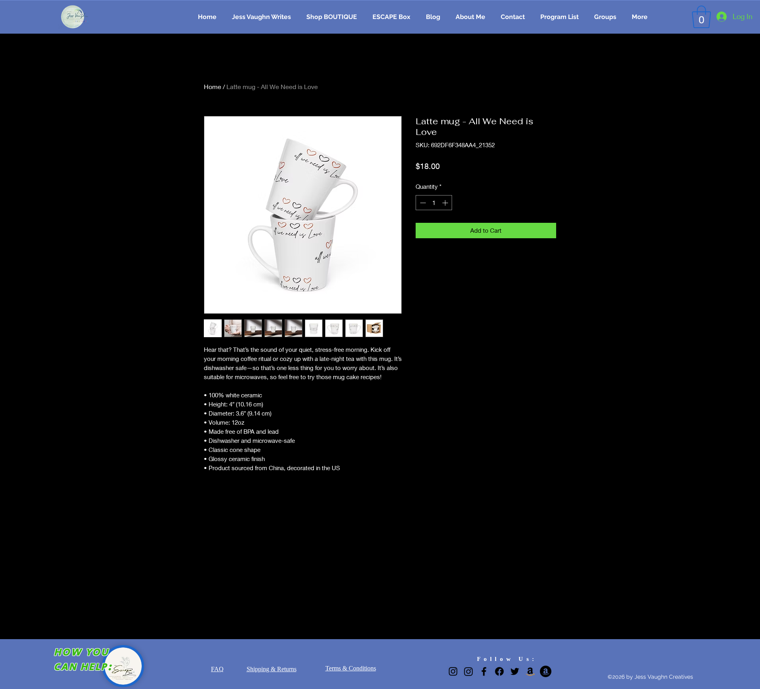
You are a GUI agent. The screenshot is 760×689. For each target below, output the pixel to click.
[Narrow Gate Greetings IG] (468, 671)
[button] (701, 17)
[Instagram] (453, 671)
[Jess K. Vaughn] (530, 671)
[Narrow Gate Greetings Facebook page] (499, 671)
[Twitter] (515, 671)
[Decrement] (422, 203)
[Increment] (446, 203)
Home (212, 86)
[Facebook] (484, 671)
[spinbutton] (434, 203)
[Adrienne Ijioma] (545, 671)
